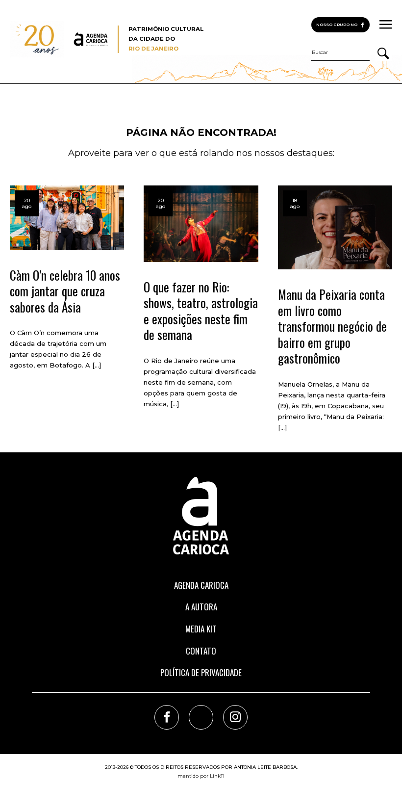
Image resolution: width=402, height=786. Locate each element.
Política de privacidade (201, 672)
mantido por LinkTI (201, 776)
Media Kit (201, 629)
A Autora (201, 607)
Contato (201, 651)
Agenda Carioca (201, 585)
